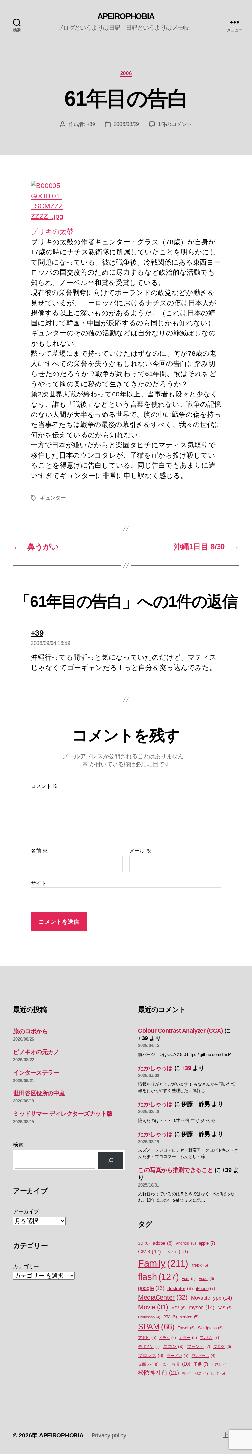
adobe (163, 1243)
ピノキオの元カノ (36, 1052)
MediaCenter (163, 1297)
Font (189, 1279)
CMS (149, 1252)
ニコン (173, 1346)
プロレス (150, 1355)
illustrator (180, 1288)
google (151, 1288)
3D (144, 1243)
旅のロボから (30, 1031)
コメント (44, 786)
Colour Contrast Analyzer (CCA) (180, 1030)
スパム (209, 1337)
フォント (198, 1346)
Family (163, 1263)
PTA (170, 1317)
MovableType (211, 1298)
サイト (38, 883)
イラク (167, 1338)
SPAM (156, 1326)
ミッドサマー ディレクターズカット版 (63, 1113)
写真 (180, 1364)
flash (158, 1277)
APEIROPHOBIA (125, 16)
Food (206, 1278)
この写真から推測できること (175, 1170)
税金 (201, 1373)
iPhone (205, 1288)
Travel (186, 1328)
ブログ (222, 1346)
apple (207, 1243)
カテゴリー (26, 1266)
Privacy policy (109, 1435)
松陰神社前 (158, 1372)
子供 (200, 1364)
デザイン (149, 1347)
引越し (219, 1364)
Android (186, 1243)
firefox (200, 1265)
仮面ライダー (153, 1364)
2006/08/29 (126, 124)
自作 (218, 1373)
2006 (126, 73)
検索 (18, 1144)
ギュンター (53, 498)
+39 (91, 124)
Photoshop (149, 1317)
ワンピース (203, 1356)
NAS (225, 1308)
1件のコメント (175, 124)
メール (140, 851)
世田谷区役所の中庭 (39, 1093)
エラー (188, 1338)
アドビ (147, 1338)
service (189, 1317)
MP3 (178, 1308)
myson (201, 1307)
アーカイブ (26, 1211)
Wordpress (210, 1328)
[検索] (110, 1160)
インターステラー (36, 1072)
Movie (153, 1307)
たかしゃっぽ (155, 1068)
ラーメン (177, 1356)
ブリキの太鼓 (52, 231)
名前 (39, 851)
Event (176, 1251)
